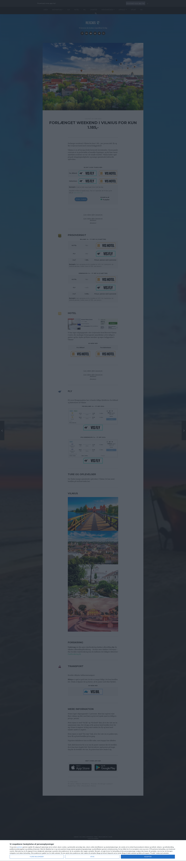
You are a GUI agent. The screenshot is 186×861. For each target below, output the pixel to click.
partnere (19, 847)
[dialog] (93, 850)
